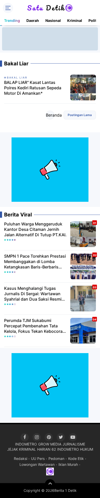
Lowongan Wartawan (37, 464)
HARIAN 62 (46, 449)
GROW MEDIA (49, 444)
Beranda (50, 115)
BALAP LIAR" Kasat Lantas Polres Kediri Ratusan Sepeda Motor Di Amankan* (32, 88)
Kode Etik (76, 458)
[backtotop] (50, 484)
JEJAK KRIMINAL (21, 449)
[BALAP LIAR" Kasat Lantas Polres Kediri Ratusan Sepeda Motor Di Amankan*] (83, 87)
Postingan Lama (80, 115)
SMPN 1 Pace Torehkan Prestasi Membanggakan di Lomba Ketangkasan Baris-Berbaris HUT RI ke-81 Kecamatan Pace (35, 261)
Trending (12, 20)
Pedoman (56, 458)
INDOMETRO (26, 444)
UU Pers (38, 458)
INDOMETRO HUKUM (75, 449)
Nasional (53, 20)
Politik (93, 20)
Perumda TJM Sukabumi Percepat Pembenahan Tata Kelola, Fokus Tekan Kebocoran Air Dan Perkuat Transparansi (34, 326)
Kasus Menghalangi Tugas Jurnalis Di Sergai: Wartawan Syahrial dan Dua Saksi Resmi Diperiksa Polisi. (33, 294)
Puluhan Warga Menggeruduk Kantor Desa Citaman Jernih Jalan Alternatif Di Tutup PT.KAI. (35, 229)
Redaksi (20, 458)
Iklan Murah (68, 464)
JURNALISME (74, 444)
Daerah (32, 20)
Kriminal (74, 20)
